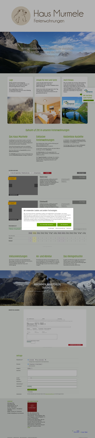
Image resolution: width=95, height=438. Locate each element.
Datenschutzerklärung (60, 228)
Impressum (68, 228)
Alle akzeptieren (64, 224)
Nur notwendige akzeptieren (46, 224)
